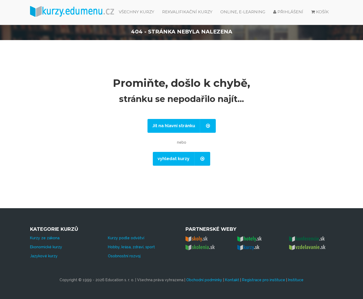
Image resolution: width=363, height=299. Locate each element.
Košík (322, 11)
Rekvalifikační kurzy (187, 11)
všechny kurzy (136, 11)
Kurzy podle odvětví (126, 238)
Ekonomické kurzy (46, 247)
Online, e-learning (242, 11)
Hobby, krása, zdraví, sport (131, 247)
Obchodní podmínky (204, 280)
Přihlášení (289, 11)
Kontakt (232, 280)
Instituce (295, 280)
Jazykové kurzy (44, 256)
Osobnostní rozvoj (124, 256)
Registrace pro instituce (263, 280)
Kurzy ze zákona (45, 238)
